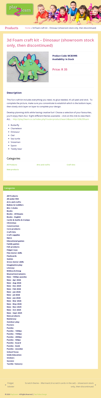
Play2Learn (14, 394)
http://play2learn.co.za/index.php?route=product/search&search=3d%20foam (51, 119)
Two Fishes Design (40, 394)
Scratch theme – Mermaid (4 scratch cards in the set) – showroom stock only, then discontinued (57, 385)
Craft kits (71, 165)
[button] (93, 12)
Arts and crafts (43, 165)
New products (13, 169)
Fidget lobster (9, 385)
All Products (12, 165)
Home (27, 28)
